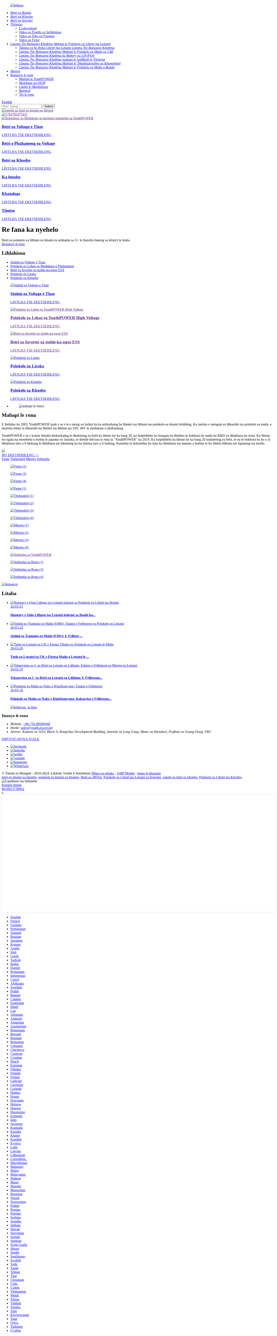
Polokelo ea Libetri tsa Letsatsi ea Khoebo (132, 777)
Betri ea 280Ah (91, 777)
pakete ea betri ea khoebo (180, 777)
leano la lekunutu (149, 773)
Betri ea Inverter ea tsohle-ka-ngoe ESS (37, 270)
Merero (31, 459)
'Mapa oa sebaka (102, 773)
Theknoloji (17, 459)
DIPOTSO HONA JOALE (20, 739)
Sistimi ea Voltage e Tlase (27, 262)
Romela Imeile (12, 785)
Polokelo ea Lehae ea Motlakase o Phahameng (42, 266)
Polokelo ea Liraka (23, 274)
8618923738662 (13, 789)
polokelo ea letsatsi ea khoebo (58, 777)
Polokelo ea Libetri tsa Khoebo (220, 777)
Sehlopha (43, 459)
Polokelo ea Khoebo (24, 278)
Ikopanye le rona (13, 244)
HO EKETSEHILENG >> (20, 455)
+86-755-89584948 (36, 724)
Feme (5, 459)
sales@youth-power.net (37, 728)
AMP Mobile (126, 773)
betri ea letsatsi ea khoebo (19, 777)
